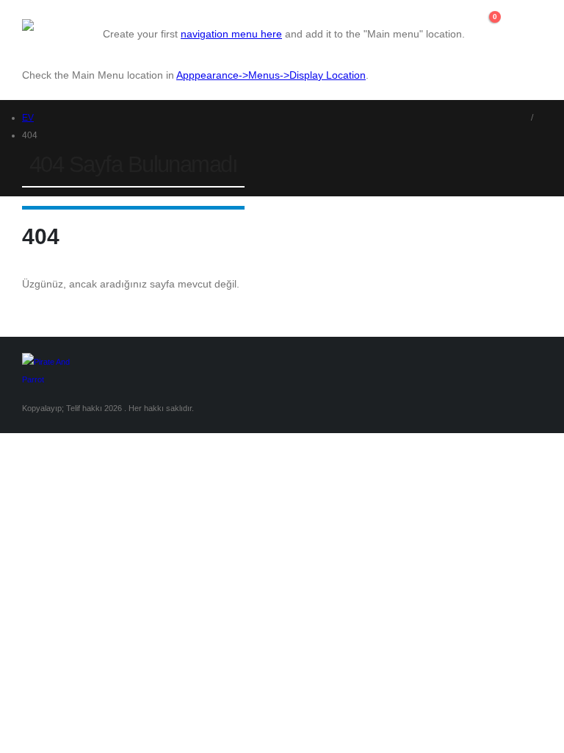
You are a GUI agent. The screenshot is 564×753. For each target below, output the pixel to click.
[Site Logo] (62, 25)
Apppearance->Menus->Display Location (271, 75)
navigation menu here (231, 34)
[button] (486, 34)
